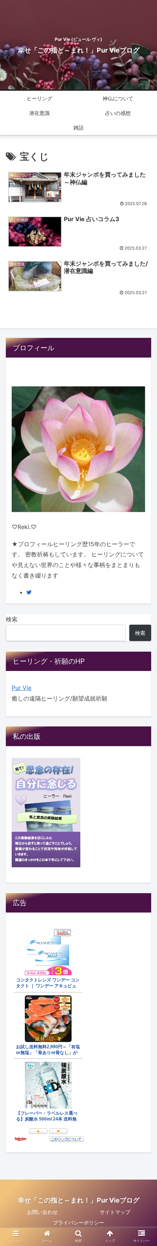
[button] (141, 845)
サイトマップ (115, 1212)
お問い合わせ (42, 1212)
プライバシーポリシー (78, 1222)
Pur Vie (21, 687)
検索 (12, 619)
